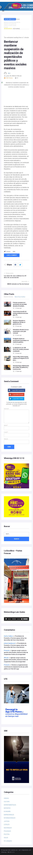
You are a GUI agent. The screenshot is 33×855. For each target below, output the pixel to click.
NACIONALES (8, 828)
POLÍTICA (7, 834)
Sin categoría (8, 841)
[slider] (25, 618)
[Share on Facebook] (15, 265)
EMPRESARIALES (9, 814)
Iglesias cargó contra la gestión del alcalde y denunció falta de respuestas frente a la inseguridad (16, 652)
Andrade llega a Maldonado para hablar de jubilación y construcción (21, 367)
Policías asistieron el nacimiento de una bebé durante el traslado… (20, 304)
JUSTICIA (6, 821)
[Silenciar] (22, 619)
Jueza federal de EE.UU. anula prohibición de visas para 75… (20, 313)
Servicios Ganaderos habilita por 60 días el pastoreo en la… (19, 322)
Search (16, 539)
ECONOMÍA (7, 811)
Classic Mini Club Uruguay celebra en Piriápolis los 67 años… (21, 358)
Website (6, 439)
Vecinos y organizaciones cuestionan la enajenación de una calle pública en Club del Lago (16, 667)
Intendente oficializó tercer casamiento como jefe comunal (21, 331)
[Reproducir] (6, 619)
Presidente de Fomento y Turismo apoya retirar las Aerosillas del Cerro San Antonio (15, 638)
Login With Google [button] (18, 394)
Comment (6, 408)
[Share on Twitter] (20, 265)
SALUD (6, 837)
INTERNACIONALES (9, 818)
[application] (16, 619)
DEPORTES (7, 808)
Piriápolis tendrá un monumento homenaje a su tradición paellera (21, 340)
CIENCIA (6, 798)
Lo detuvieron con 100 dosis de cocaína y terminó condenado (21, 349)
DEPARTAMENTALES (10, 19)
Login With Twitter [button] (18, 398)
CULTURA (6, 801)
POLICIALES (7, 831)
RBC (9, 73)
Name (6, 425)
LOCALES (6, 824)
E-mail (6, 432)
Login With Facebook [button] (18, 390)
